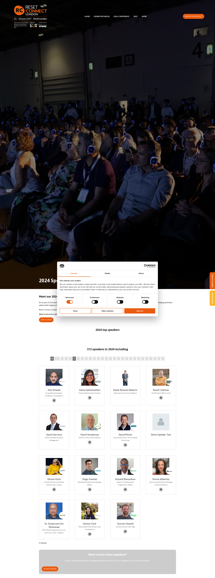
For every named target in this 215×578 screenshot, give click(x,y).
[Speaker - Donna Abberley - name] (161, 474)
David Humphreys (90, 434)
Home (87, 16)
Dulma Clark (89, 523)
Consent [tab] (74, 273)
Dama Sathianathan (89, 390)
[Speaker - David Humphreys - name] (90, 430)
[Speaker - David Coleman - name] (161, 385)
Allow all (139, 311)
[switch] (95, 302)
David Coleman (161, 390)
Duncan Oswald (125, 523)
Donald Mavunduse (125, 479)
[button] (193, 16)
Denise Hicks (54, 479)
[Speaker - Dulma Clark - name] (90, 519)
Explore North (212, 298)
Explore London (212, 280)
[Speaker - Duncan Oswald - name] (125, 519)
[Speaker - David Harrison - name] (54, 430)
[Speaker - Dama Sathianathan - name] (90, 385)
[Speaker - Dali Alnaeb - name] (54, 385)
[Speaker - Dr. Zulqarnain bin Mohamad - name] (54, 519)
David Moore (125, 434)
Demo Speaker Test (161, 434)
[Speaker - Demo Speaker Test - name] (161, 430)
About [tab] (141, 273)
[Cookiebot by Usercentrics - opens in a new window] (145, 266)
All (52, 359)
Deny (75, 311)
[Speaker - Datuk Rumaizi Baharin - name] (125, 385)
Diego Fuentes (89, 479)
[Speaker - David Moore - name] (125, 430)
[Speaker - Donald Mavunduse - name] (125, 474)
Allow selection (108, 311)
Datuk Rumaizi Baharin (125, 390)
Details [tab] (107, 273)
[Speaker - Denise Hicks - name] (54, 474)
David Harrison (54, 434)
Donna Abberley (160, 479)
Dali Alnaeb (54, 390)
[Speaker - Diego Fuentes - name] (90, 474)
